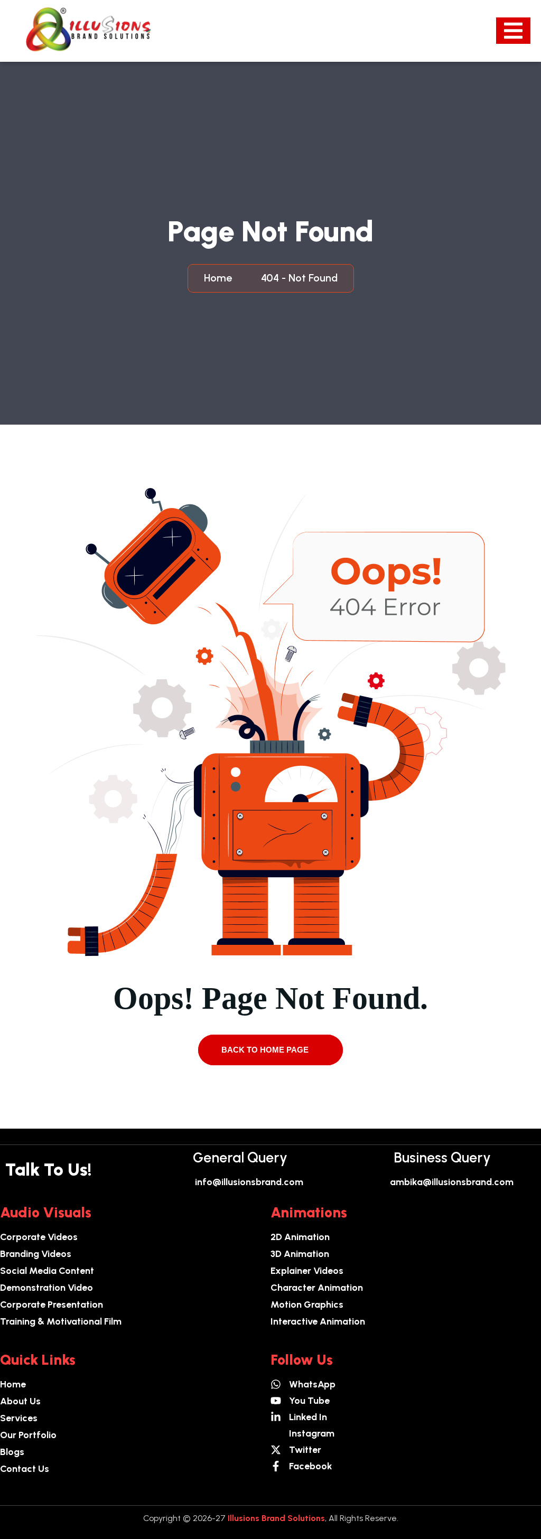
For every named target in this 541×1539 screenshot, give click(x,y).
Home (220, 277)
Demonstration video (46, 1287)
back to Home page (266, 1049)
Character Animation (316, 1287)
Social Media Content (47, 1271)
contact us (24, 1469)
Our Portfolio (28, 1435)
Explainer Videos (306, 1271)
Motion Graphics (306, 1304)
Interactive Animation (317, 1321)
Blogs (12, 1452)
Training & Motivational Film (61, 1321)
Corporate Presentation (51, 1304)
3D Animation (299, 1254)
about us (20, 1401)
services (19, 1418)
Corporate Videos (39, 1237)
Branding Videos (35, 1254)
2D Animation (300, 1237)
